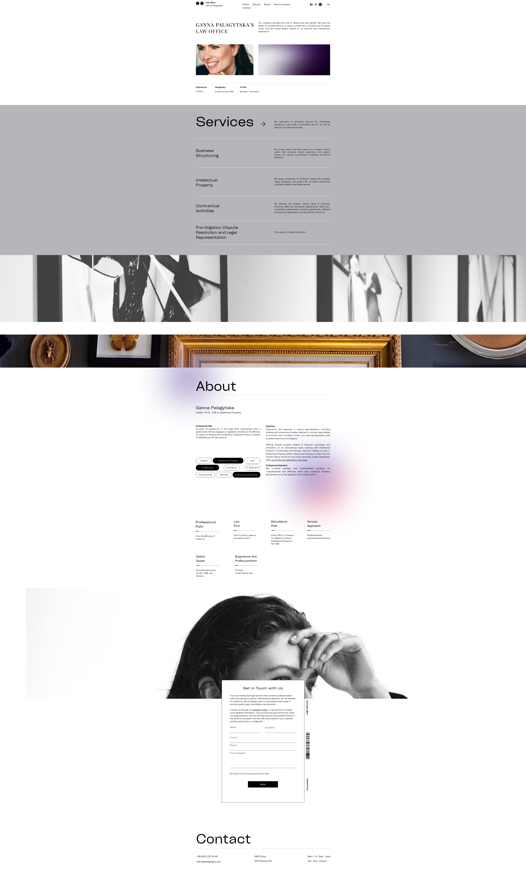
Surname (269, 727)
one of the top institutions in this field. (289, 460)
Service (258, 4)
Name (233, 727)
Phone (233, 745)
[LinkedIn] (311, 4)
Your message (237, 753)
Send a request (282, 4)
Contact (246, 7)
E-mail (233, 737)
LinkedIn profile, (260, 710)
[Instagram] (320, 4)
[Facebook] (315, 4)
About (269, 4)
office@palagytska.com (208, 861)
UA (328, 4)
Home (247, 4)
